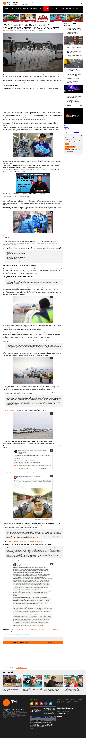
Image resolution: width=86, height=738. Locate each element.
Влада (12, 8)
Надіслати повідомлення (38, 731)
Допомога (68, 8)
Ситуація (46, 8)
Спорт (51, 8)
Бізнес (40, 8)
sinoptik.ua (76, 132)
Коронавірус (62, 12)
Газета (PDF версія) (12, 12)
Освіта (62, 8)
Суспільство (18, 8)
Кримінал (21, 12)
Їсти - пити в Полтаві (29, 12)
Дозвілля (25, 8)
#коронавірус (25, 634)
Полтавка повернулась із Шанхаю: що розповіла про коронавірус (25, 541)
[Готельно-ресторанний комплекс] (43, 18)
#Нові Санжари (17, 634)
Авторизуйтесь (21, 667)
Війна (36, 12)
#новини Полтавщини (8, 634)
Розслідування (33, 8)
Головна (6, 8)
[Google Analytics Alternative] (59, 716)
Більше (77, 135)
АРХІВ (5, 12)
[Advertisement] (33, 100)
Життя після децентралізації (51, 12)
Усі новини (68, 105)
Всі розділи (76, 8)
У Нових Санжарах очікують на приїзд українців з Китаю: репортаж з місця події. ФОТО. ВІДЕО (35, 629)
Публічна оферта (35, 733)
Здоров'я (57, 8)
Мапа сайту (33, 728)
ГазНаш (41, 12)
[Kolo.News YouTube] (73, 116)
